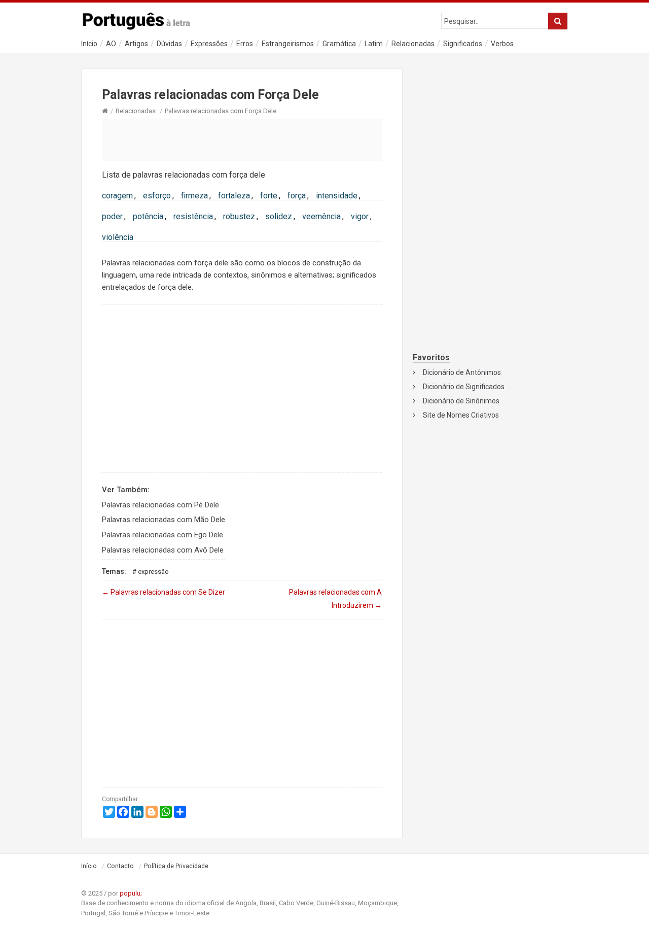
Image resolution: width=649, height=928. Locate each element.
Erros (244, 44)
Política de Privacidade (176, 866)
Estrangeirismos (288, 44)
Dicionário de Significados (463, 387)
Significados (462, 44)
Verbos (502, 44)
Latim (374, 44)
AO (111, 44)
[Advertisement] (242, 139)
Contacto (120, 866)
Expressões (209, 44)
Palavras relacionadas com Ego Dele (162, 534)
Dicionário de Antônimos (462, 372)
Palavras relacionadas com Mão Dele (163, 519)
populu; (131, 893)
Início (89, 44)
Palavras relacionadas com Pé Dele (160, 504)
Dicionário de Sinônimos (461, 401)
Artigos (136, 44)
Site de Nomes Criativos (461, 415)
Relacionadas (413, 44)
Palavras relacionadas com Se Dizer (163, 592)
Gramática (339, 44)
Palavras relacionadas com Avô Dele (163, 550)
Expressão (153, 571)
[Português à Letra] (142, 19)
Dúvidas (169, 44)
